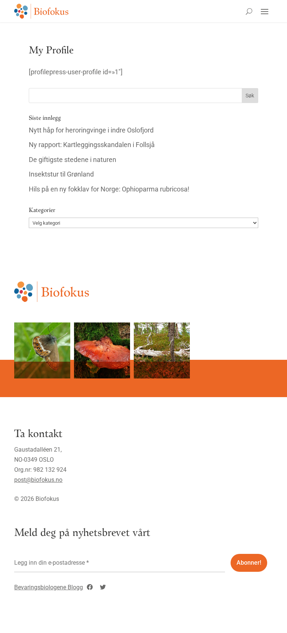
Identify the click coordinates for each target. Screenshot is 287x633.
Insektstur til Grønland (61, 174)
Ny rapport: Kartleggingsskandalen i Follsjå (92, 145)
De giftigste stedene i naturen (72, 159)
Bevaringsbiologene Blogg (48, 587)
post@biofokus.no (38, 479)
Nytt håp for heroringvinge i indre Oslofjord (91, 130)
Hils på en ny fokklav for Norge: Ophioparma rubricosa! (109, 189)
